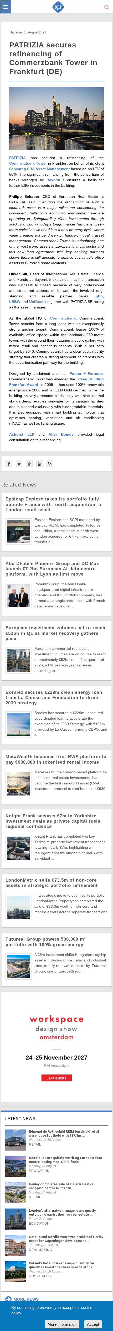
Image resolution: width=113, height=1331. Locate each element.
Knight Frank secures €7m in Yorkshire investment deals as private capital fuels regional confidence (53, 821)
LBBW (14, 301)
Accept (93, 1324)
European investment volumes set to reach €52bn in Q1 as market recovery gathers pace (55, 633)
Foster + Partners (86, 373)
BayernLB (55, 180)
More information (62, 1324)
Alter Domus (61, 434)
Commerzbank (63, 318)
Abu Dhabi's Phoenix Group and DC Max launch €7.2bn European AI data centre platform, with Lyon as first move (52, 569)
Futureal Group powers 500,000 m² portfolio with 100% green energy (46, 942)
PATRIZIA (17, 158)
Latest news (20, 1118)
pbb (99, 296)
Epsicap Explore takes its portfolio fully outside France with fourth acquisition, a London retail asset (53, 504)
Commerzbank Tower (28, 163)
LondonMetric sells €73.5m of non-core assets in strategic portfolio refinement (52, 883)
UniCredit (37, 301)
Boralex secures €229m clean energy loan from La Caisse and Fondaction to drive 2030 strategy (54, 697)
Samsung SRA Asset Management (39, 169)
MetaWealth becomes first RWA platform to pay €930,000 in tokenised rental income (56, 759)
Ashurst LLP (21, 434)
